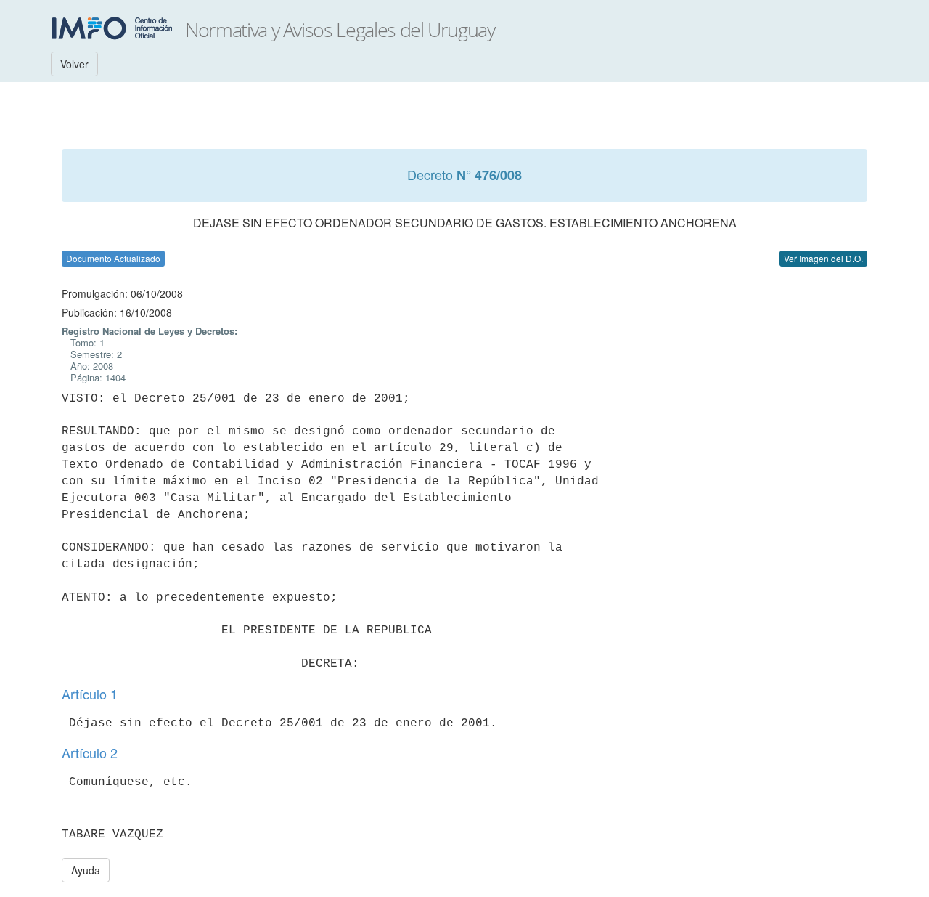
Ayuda (85, 870)
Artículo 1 (90, 693)
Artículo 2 (90, 752)
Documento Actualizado (113, 258)
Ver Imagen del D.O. (823, 258)
